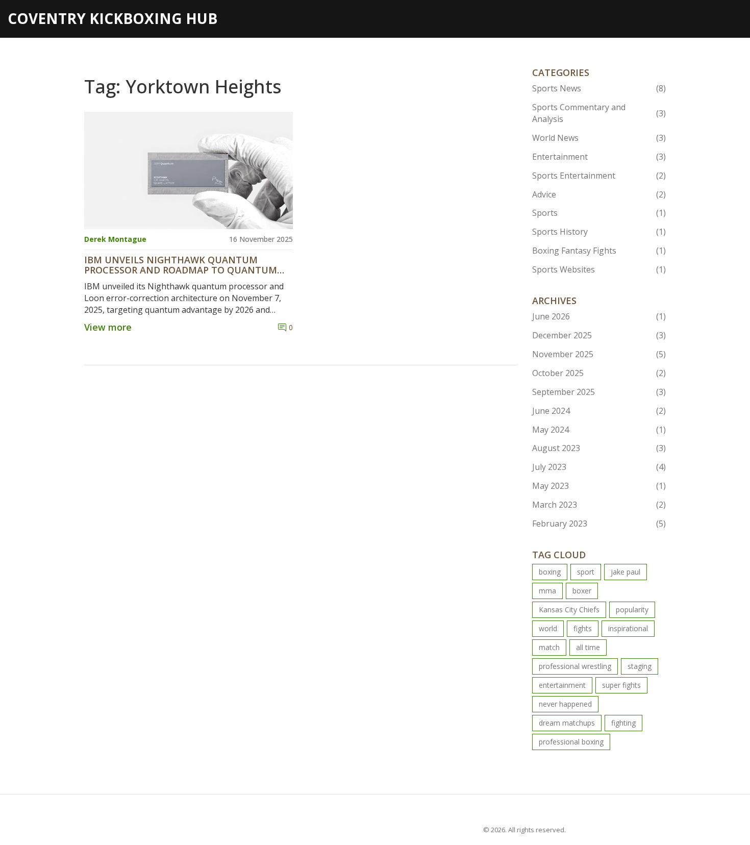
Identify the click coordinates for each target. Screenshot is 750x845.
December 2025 (599, 335)
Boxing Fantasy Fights (599, 250)
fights (582, 628)
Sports (599, 212)
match (549, 647)
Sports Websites (599, 269)
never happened (565, 704)
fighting (623, 723)
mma (547, 590)
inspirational (628, 628)
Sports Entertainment (599, 175)
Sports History (599, 231)
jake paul (625, 572)
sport (585, 572)
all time (588, 647)
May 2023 (599, 485)
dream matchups (567, 723)
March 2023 (599, 504)
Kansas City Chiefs (569, 609)
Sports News (599, 88)
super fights (621, 685)
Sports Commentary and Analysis (599, 113)
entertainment (562, 685)
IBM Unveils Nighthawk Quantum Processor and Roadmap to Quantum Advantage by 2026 (180, 265)
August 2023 (599, 448)
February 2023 (599, 523)
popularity (632, 609)
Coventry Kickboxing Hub (112, 18)
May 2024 (599, 429)
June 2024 (599, 410)
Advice (599, 194)
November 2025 (599, 354)
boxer (581, 590)
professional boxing (571, 742)
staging (640, 666)
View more (108, 327)
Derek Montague (115, 239)
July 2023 (599, 467)
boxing (550, 572)
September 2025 (599, 391)
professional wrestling (575, 666)
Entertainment (599, 156)
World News (599, 137)
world (548, 628)
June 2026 (599, 316)
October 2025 (599, 373)
